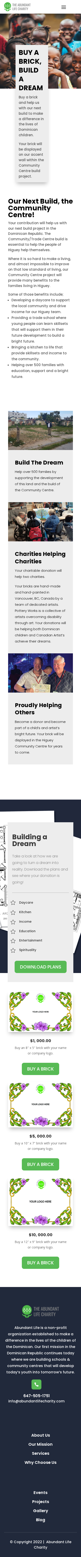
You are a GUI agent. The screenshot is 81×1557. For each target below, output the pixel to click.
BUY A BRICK (40, 1069)
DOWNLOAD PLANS (40, 967)
